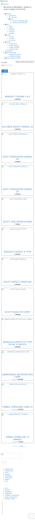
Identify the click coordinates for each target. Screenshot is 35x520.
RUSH (11, 19)
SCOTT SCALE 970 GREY (17, 311)
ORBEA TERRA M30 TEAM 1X (18, 406)
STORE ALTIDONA (15, 56)
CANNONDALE (9, 471)
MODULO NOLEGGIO (11, 497)
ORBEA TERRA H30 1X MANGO (17, 438)
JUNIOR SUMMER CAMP (20, 21)
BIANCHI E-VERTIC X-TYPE (17, 251)
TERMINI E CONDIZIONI (12, 495)
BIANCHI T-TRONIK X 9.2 (17, 96)
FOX (6, 481)
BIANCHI (7, 474)
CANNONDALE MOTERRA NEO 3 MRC (17, 375)
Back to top (4, 1)
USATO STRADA (14, 47)
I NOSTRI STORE (11, 53)
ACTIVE (12, 31)
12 (5, 65)
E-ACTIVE (12, 40)
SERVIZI (8, 14)
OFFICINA (13, 15)
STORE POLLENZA (15, 54)
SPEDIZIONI (8, 493)
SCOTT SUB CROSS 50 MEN (17, 221)
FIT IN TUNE (13, 17)
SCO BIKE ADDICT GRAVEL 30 (17, 126)
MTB (11, 26)
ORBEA (7, 479)
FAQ (6, 488)
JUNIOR (12, 33)
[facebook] (2, 462)
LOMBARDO (8, 476)
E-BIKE (8, 35)
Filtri (5, 71)
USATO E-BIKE (14, 49)
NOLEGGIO (9, 51)
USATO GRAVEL (14, 46)
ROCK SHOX (8, 478)
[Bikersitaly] (5, 4)
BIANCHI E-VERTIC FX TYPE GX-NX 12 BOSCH (17, 343)
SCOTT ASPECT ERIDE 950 (17, 281)
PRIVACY (7, 490)
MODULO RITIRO (10, 499)
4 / (19, 446)
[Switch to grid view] (8, 62)
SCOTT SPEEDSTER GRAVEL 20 (17, 157)
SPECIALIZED (9, 469)
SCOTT (7, 472)
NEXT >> (22, 446)
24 (8, 65)
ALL (11, 65)
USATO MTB (13, 44)
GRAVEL (12, 30)
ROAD (11, 28)
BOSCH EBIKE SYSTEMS (13, 58)
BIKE (7, 24)
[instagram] (5, 462)
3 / (17, 446)
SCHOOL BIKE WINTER (20, 23)
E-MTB (12, 37)
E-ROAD (12, 38)
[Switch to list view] (9, 62)
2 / (15, 446)
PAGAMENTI (8, 492)
